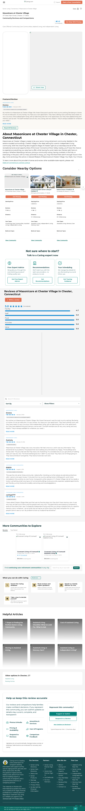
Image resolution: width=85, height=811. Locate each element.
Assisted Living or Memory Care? (40, 649)
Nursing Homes (10, 681)
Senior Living (6, 8)
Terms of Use (7, 798)
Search (76, 567)
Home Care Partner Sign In (48, 773)
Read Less (35, 577)
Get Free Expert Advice (17, 280)
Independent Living (8, 102)
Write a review (14, 300)
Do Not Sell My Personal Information (35, 789)
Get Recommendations (42, 280)
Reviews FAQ (62, 782)
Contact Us (62, 787)
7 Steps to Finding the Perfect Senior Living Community (14, 625)
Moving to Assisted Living (13, 649)
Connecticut (14, 8)
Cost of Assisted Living (69, 623)
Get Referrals (48, 777)
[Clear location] (71, 567)
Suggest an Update (63, 714)
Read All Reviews (10, 128)
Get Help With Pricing (73, 22)
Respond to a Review (63, 718)
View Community (10, 240)
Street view (40, 87)
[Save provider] (81, 8)
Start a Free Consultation (72, 2)
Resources (34, 773)
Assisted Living (9, 678)
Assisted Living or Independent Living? (68, 649)
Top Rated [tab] (13, 530)
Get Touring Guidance (67, 280)
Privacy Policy (19, 798)
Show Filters (49, 404)
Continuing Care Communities (14, 465)
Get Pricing (17, 197)
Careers (61, 784)
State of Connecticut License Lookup (16, 163)
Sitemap (33, 780)
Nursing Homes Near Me (76, 788)
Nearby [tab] (5, 530)
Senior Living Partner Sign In (48, 767)
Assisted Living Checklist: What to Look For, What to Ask (42, 625)
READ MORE (7, 124)
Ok (75, 808)
